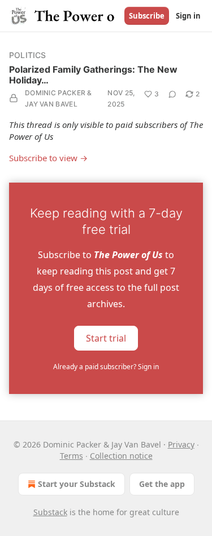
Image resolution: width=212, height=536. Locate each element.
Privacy (181, 444)
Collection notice (121, 455)
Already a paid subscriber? (106, 366)
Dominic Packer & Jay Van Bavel (58, 98)
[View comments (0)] (172, 94)
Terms (71, 455)
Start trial (106, 337)
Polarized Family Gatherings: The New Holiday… (93, 75)
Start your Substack (76, 484)
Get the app (162, 484)
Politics (27, 55)
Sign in (188, 16)
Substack (50, 512)
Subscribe (147, 16)
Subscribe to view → (48, 157)
